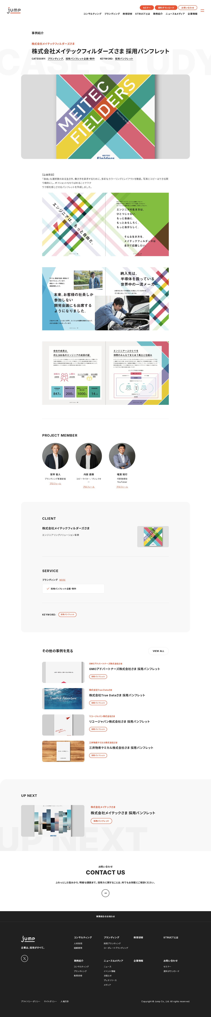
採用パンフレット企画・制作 (80, 58)
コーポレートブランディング (116, 948)
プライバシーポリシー (30, 1001)
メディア (107, 985)
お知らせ (108, 975)
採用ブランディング (112, 943)
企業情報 (192, 13)
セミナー (147, 7)
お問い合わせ (187, 7)
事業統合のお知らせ (105, 916)
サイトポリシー (50, 1001)
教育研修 (127, 13)
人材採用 (78, 943)
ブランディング (112, 13)
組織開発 (78, 948)
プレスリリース (110, 980)
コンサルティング (92, 13)
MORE (62, 580)
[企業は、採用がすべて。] (14, 10)
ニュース (108, 966)
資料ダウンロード (166, 7)
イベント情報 (109, 971)
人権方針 (65, 1001)
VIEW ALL (158, 651)
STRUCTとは (142, 13)
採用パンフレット (124, 58)
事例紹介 (158, 13)
